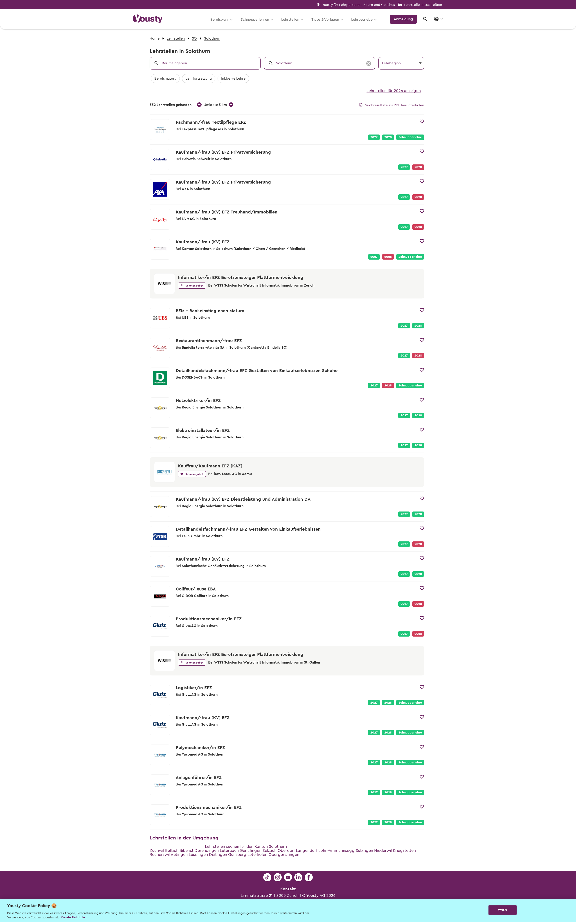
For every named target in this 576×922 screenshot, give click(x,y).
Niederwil (383, 850)
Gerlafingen (250, 850)
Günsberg (237, 854)
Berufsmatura (165, 78)
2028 (388, 137)
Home (155, 38)
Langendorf (306, 850)
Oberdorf (286, 850)
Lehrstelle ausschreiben (423, 5)
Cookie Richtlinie (73, 917)
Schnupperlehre (410, 137)
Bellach (171, 850)
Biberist (187, 850)
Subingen (364, 850)
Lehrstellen (290, 19)
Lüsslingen (198, 854)
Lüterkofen (257, 854)
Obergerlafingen (283, 854)
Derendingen (207, 850)
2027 (374, 137)
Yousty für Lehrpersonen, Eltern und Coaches (358, 5)
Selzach (270, 850)
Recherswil (160, 854)
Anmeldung (403, 19)
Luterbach (229, 850)
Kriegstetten (404, 850)
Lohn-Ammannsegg (336, 850)
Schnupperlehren (255, 19)
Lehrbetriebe (362, 19)
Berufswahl (219, 19)
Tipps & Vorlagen (325, 19)
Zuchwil (157, 850)
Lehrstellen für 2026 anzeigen (394, 91)
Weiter (502, 910)
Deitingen (218, 854)
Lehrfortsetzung (199, 78)
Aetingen (179, 854)
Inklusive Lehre (233, 78)
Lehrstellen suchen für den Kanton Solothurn (246, 846)
